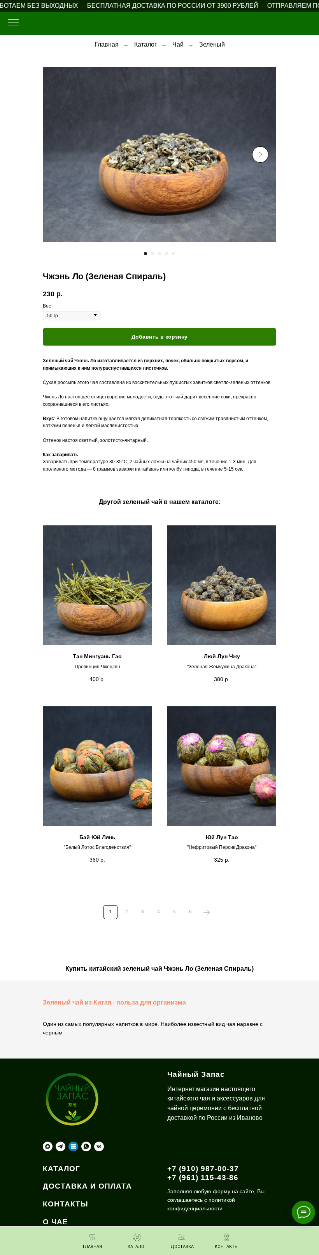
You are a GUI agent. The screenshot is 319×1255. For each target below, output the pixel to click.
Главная (107, 44)
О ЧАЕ (55, 1222)
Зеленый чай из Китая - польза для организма (114, 1002)
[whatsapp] (86, 1146)
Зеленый (212, 44)
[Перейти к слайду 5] (173, 253)
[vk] (99, 1146)
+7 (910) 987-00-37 (203, 1169)
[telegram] (60, 1146)
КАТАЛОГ (61, 1169)
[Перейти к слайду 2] (152, 253)
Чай (178, 44)
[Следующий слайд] (260, 154)
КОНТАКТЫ (65, 1204)
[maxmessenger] (48, 1146)
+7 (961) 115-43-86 (202, 1177)
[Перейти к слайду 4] (166, 253)
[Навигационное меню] (13, 23)
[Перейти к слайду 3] (159, 253)
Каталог (145, 44)
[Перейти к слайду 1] (145, 253)
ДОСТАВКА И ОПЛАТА (87, 1186)
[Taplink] (73, 1146)
